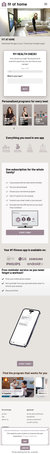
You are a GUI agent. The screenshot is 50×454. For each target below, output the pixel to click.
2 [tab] (17, 128)
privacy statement (34, 419)
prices (4, 414)
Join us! (25, 448)
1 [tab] (14, 128)
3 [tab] (20, 128)
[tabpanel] (9, 115)
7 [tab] (33, 128)
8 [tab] (36, 128)
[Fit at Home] (14, 4)
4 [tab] (23, 128)
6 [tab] (30, 128)
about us (5, 419)
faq (3, 416)
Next (25, 89)
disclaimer (31, 416)
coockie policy (32, 422)
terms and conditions (35, 414)
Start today (25, 232)
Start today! (25, 364)
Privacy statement (30, 436)
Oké (25, 441)
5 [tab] (27, 128)
